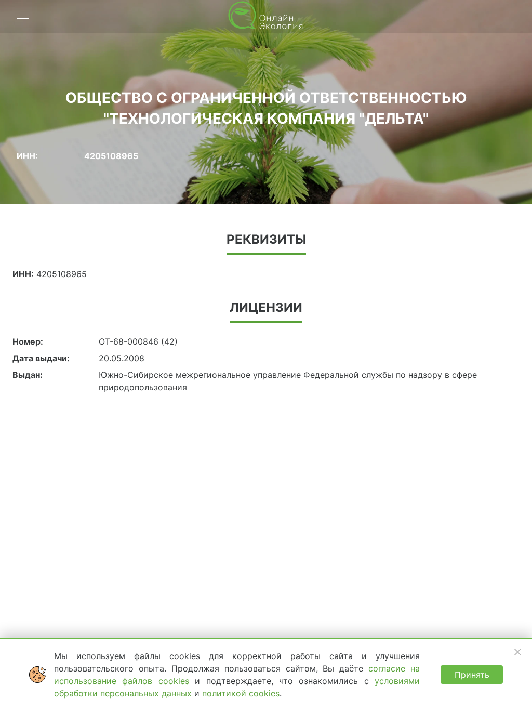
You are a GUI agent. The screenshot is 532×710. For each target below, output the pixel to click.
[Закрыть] (517, 651)
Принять (472, 674)
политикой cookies (241, 693)
